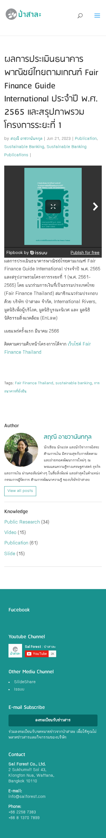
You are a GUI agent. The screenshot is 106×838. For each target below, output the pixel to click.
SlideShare (25, 682)
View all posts (20, 491)
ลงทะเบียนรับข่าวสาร (53, 720)
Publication (86, 139)
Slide (9, 554)
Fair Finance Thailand (34, 383)
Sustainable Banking (24, 147)
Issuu (19, 689)
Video (10, 533)
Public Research (22, 522)
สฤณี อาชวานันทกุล (26, 139)
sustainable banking (73, 383)
